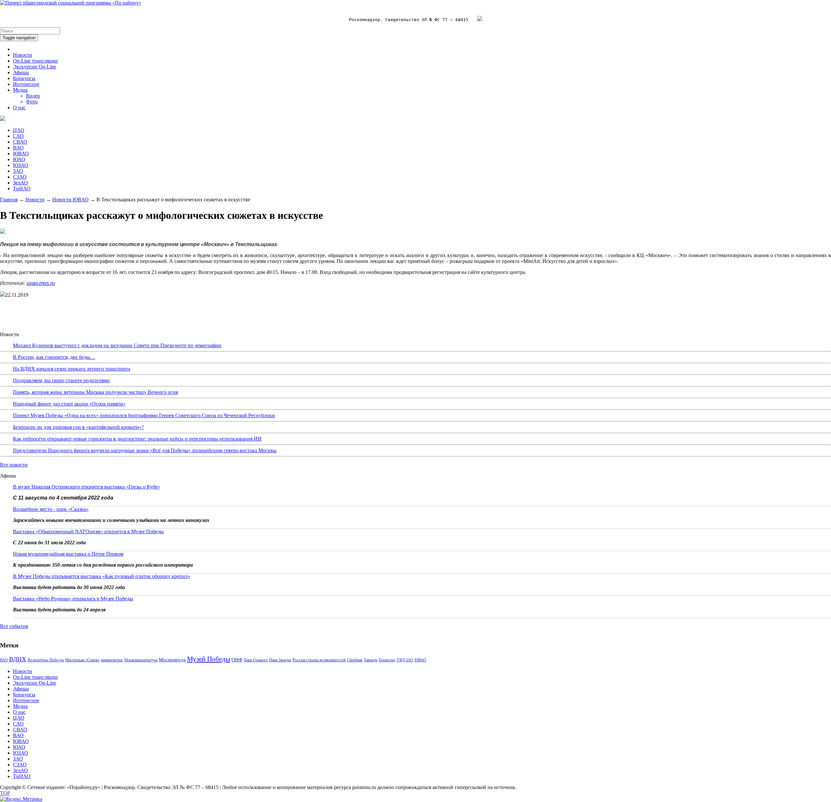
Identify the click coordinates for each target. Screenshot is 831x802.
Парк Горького (256, 660)
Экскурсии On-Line (34, 66)
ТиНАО (22, 188)
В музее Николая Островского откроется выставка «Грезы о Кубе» (86, 486)
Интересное (26, 84)
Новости (22, 55)
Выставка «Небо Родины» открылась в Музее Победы (73, 598)
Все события (14, 626)
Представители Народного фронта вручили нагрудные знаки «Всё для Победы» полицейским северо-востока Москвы (145, 450)
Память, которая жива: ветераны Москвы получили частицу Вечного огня (95, 392)
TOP (5, 793)
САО (18, 136)
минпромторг (112, 660)
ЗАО (18, 171)
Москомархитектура (140, 660)
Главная (9, 199)
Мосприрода (172, 659)
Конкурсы (24, 78)
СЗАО (20, 177)
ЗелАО (20, 182)
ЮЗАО (20, 165)
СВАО (20, 142)
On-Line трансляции (35, 61)
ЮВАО (21, 153)
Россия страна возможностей (319, 659)
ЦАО (18, 130)
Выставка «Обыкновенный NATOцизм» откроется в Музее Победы (88, 531)
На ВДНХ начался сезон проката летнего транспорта (71, 369)
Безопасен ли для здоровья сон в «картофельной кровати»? (78, 427)
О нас (19, 107)
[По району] (70, 3)
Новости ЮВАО (70, 199)
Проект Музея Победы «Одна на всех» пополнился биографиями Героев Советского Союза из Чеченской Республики (144, 415)
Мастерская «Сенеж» (82, 660)
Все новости (14, 464)
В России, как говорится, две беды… (54, 357)
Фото (32, 101)
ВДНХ (17, 659)
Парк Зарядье (280, 660)
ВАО (18, 147)
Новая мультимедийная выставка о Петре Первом (68, 554)
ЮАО (19, 159)
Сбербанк (355, 660)
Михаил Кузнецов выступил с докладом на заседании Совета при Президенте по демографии (117, 345)
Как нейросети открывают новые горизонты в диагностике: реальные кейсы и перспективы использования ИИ (137, 439)
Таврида (370, 660)
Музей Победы (208, 659)
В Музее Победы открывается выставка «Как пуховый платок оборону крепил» (101, 576)
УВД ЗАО (405, 660)
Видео (33, 96)
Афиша (21, 72)
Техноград (386, 660)
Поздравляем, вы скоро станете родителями (61, 380)
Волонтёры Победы (46, 659)
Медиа (20, 90)
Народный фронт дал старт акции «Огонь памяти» (69, 404)
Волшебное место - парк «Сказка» (51, 509)
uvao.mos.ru (41, 283)
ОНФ (236, 659)
